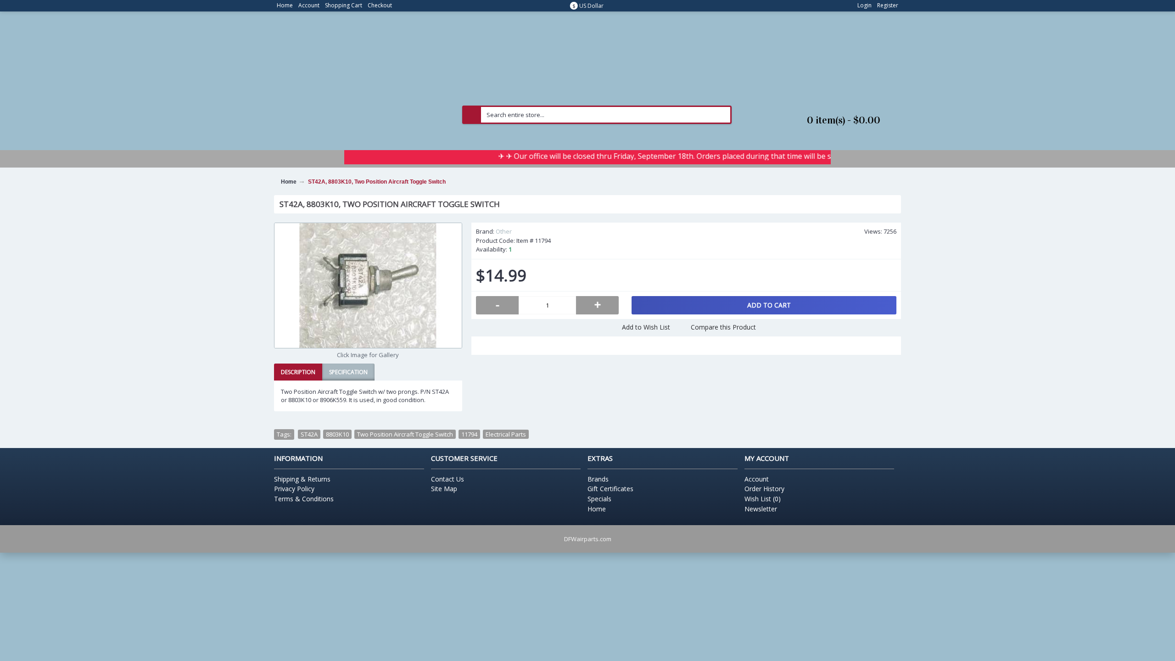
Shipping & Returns (302, 479)
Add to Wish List (646, 327)
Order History (764, 488)
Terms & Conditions (304, 498)
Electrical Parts (506, 434)
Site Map (444, 488)
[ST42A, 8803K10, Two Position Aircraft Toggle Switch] (368, 285)
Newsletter (760, 508)
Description (298, 372)
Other (504, 231)
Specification (348, 372)
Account (756, 479)
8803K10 (337, 434)
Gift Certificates (610, 488)
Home (597, 508)
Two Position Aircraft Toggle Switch (405, 434)
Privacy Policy (294, 488)
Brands (598, 479)
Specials (599, 498)
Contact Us (447, 479)
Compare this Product (723, 327)
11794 (469, 434)
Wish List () (762, 498)
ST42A (309, 434)
